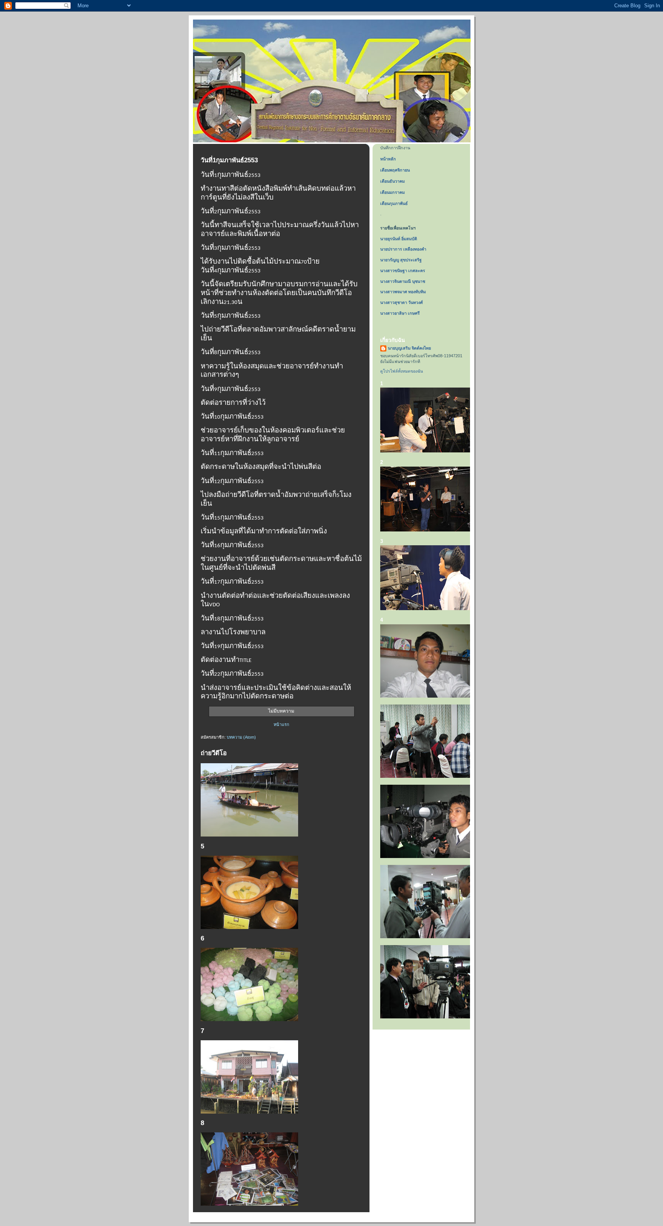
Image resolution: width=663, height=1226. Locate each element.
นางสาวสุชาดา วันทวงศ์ (401, 302)
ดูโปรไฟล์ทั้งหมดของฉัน (401, 371)
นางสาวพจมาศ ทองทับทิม (403, 291)
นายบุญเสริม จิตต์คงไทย (409, 348)
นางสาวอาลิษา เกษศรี (400, 313)
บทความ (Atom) (241, 737)
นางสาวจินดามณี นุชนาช (402, 281)
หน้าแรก (281, 724)
